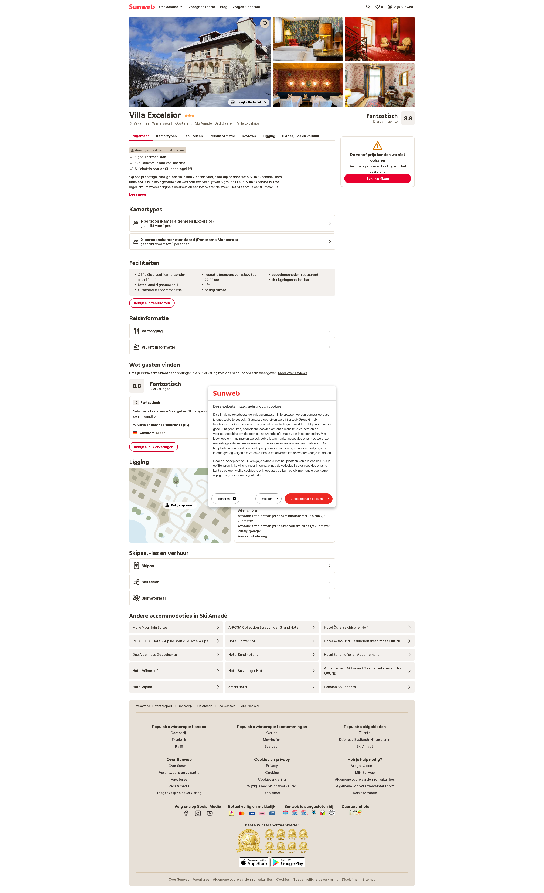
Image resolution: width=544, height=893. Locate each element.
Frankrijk (179, 739)
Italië (179, 746)
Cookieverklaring (272, 779)
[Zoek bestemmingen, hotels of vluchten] (368, 7)
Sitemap (369, 879)
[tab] (141, 136)
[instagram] (197, 815)
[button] (200, 62)
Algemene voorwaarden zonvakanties (365, 779)
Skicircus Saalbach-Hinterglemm (365, 739)
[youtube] (209, 815)
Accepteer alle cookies (307, 498)
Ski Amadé (365, 746)
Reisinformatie (365, 793)
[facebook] (186, 815)
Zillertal (364, 733)
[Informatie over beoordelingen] (396, 121)
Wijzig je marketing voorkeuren (272, 786)
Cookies (272, 772)
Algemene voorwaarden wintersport (365, 786)
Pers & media (179, 786)
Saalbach (272, 746)
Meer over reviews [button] (292, 373)
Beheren (224, 498)
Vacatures (179, 779)
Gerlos (272, 733)
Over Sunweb (179, 766)
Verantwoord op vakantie (179, 772)
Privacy (272, 766)
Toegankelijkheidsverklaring (179, 793)
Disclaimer (272, 793)
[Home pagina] (142, 6)
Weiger (267, 498)
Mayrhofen (272, 739)
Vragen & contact (365, 766)
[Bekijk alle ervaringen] (390, 118)
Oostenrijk (179, 733)
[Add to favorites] (264, 23)
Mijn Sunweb (365, 772)
